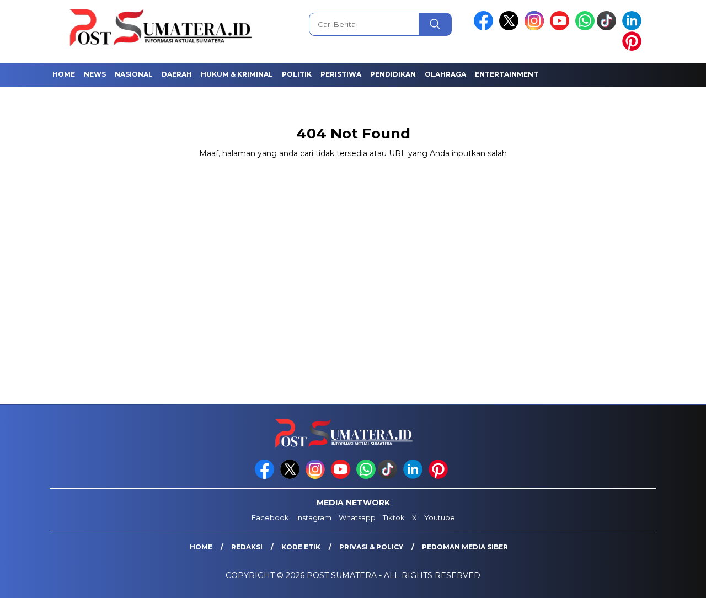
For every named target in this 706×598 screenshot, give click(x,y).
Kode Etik (300, 547)
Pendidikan (393, 74)
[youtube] (561, 28)
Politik (297, 74)
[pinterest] (633, 48)
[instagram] (536, 28)
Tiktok (394, 517)
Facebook (270, 517)
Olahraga (445, 74)
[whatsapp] (585, 28)
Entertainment (506, 74)
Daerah (177, 74)
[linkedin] (633, 28)
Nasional (134, 74)
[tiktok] (608, 28)
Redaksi (247, 547)
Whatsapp (357, 517)
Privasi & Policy (371, 547)
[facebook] (485, 28)
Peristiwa (340, 74)
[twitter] (510, 28)
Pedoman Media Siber (465, 547)
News (95, 74)
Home (63, 74)
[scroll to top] (675, 580)
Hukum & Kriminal (237, 74)
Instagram (313, 517)
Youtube (439, 517)
